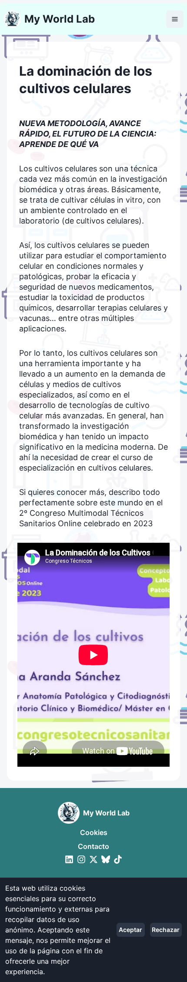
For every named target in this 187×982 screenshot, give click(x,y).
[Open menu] (175, 19)
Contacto (93, 846)
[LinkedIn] (69, 859)
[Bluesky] (105, 859)
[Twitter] (93, 859)
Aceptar (130, 929)
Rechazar (166, 929)
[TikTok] (118, 859)
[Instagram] (81, 859)
